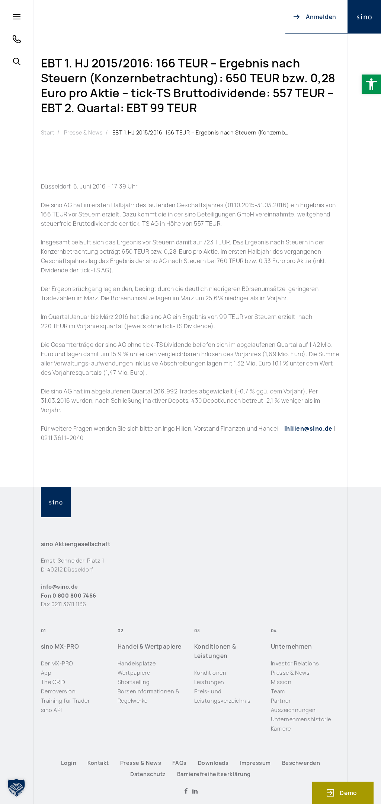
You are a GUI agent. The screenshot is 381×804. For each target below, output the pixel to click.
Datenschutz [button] (148, 774)
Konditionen (210, 672)
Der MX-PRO (57, 663)
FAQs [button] (179, 762)
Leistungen (209, 682)
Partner (281, 700)
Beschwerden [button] (301, 762)
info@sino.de (59, 586)
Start (47, 132)
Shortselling (134, 682)
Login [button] (68, 762)
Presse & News (83, 132)
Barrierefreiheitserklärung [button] (214, 774)
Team (278, 691)
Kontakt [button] (98, 762)
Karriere (281, 728)
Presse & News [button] (140, 762)
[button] (371, 84)
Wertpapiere (134, 672)
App (46, 672)
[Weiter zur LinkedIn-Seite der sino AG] (194, 791)
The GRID (53, 682)
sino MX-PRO (60, 647)
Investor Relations (295, 663)
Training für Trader (65, 700)
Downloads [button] (213, 762)
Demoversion (58, 691)
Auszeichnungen (293, 709)
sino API (51, 709)
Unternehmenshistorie (301, 719)
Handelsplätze (137, 663)
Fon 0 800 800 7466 (68, 595)
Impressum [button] (255, 762)
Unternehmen (291, 647)
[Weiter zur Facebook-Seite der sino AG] (186, 791)
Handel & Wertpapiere (150, 647)
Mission (281, 682)
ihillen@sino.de (308, 429)
